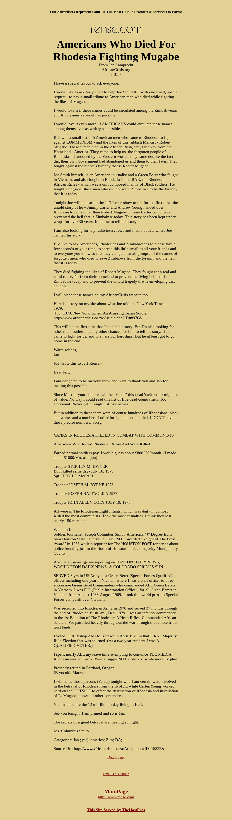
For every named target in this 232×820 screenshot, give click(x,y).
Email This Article (116, 774)
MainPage (116, 791)
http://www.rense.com (116, 797)
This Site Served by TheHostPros (116, 810)
